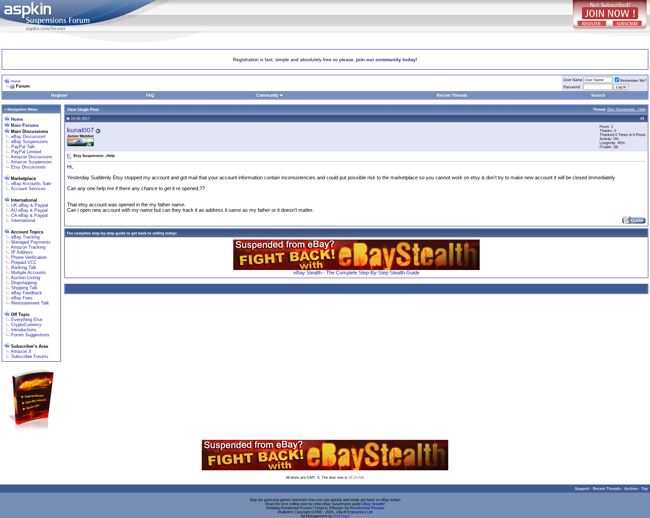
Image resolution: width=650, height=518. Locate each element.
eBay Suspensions (29, 141)
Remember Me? (633, 80)
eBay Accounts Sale (31, 183)
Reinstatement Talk (30, 303)
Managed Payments (30, 242)
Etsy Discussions (28, 167)
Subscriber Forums (29, 356)
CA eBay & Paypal (29, 215)
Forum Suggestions (30, 334)
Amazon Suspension (31, 161)
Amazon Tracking (28, 247)
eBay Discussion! (28, 136)
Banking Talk (24, 267)
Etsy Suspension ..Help (626, 109)
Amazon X (21, 351)
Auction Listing (25, 277)
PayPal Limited (26, 151)
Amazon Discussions (31, 156)
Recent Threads (452, 95)
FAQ (150, 95)
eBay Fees (21, 297)
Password (571, 87)
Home (16, 81)
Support (582, 489)
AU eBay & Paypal (29, 210)
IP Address (22, 252)
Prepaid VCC (24, 262)
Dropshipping (24, 282)
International (23, 220)
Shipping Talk (24, 287)
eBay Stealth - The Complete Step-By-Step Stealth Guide (356, 272)
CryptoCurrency (26, 324)
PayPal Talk (23, 146)
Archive (631, 489)
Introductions (24, 329)
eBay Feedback (26, 292)
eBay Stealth (373, 504)
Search (598, 95)
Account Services (28, 188)
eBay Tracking (25, 237)
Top (644, 489)
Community (267, 95)
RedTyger (341, 516)
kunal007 (80, 130)
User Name (572, 80)
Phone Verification (29, 257)
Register (59, 95)
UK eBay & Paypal (29, 205)
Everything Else (26, 319)
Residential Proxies (367, 508)
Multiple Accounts (28, 272)
